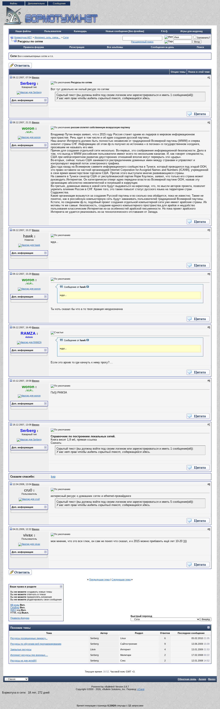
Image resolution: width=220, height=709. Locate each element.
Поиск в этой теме (199, 72)
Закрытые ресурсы (20, 649)
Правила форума (33, 47)
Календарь (80, 31)
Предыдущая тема (99, 579)
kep (53, 476)
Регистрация (76, 47)
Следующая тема (121, 579)
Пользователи (52, 31)
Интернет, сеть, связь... (47, 37)
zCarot (140, 689)
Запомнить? (203, 37)
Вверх (211, 679)
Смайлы (14, 607)
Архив (202, 679)
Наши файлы (23, 31)
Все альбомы (115, 47)
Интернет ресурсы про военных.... (29, 655)
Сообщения (59, 3)
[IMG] (13, 610)
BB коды (14, 605)
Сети (66, 37)
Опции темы (178, 72)
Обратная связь (187, 679)
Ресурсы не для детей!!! (23, 660)
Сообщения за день (162, 47)
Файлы (13, 3)
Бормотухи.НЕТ (23, 37)
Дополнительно (36, 3)
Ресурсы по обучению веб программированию (35, 644)
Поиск (200, 47)
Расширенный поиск (142, 41)
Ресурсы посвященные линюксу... (28, 638)
